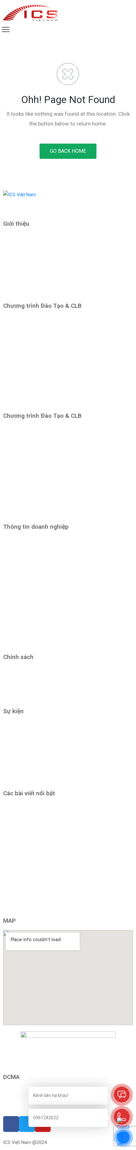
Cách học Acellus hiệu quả (32, 828)
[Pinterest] (19, 1105)
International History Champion (35, 752)
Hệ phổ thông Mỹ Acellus (29, 319)
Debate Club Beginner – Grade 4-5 (38, 402)
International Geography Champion (39, 766)
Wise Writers (16, 724)
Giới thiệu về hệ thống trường (33, 278)
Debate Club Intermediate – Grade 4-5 (42, 429)
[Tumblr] (24, 1105)
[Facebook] (5, 1105)
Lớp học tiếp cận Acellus (28, 738)
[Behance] (28, 1105)
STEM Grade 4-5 (20, 388)
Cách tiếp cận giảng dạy (28, 237)
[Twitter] (9, 1105)
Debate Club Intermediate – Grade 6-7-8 (44, 485)
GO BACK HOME (68, 151)
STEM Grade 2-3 (20, 361)
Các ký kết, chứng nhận (27, 292)
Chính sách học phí (23, 698)
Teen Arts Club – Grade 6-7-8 (33, 498)
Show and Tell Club (22, 347)
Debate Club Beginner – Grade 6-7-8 (40, 471)
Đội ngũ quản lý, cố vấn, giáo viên (37, 265)
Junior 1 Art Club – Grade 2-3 (33, 375)
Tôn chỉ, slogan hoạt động (30, 251)
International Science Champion (36, 780)
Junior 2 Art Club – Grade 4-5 (33, 443)
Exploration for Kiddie (25, 333)
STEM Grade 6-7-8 (22, 457)
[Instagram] (14, 1105)
